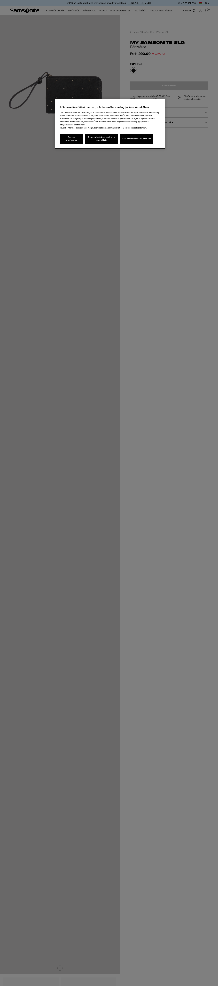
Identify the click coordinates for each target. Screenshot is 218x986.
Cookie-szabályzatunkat (134, 127)
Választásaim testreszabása (136, 138)
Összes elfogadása (71, 138)
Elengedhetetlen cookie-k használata (101, 138)
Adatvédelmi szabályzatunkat (106, 127)
